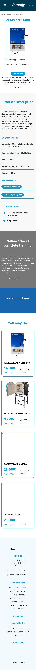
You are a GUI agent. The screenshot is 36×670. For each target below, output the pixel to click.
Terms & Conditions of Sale (18, 632)
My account (18, 628)
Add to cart (18, 73)
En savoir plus (15, 278)
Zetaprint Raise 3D (18, 601)
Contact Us (18, 642)
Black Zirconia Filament (18, 591)
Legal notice (18, 635)
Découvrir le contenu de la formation (16, 64)
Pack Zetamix (18, 609)
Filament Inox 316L (18, 598)
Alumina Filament (18, 594)
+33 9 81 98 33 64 (18, 570)
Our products (18, 582)
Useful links (18, 623)
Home (3, 14)
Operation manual (12, 186)
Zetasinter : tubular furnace (18, 605)
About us (18, 616)
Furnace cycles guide (13, 194)
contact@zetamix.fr (18, 575)
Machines (9, 14)
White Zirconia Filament (18, 587)
